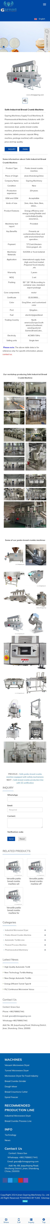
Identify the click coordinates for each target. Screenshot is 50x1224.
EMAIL (25, 149)
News (7, 1140)
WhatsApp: (12, 795)
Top (43, 1222)
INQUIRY (12, 149)
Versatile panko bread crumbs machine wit (14, 881)
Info (8, 1129)
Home (8, 46)
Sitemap (45, 1198)
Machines (13, 1060)
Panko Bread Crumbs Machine (18, 935)
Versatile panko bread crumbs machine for (14, 910)
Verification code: (15, 832)
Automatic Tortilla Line (15, 940)
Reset (22, 839)
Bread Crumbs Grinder (15, 1081)
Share (6, 1222)
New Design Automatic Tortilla (18, 978)
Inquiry (31, 1222)
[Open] (47, 40)
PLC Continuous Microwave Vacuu (19, 989)
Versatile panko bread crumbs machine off (36, 881)
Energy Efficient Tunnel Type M (18, 984)
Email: (10, 805)
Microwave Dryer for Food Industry (21, 1075)
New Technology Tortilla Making (19, 972)
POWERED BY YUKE (30, 1198)
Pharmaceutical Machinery (16, 950)
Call (18, 1222)
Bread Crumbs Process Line (18, 1121)
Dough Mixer (11, 1086)
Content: (11, 816)
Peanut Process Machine (16, 945)
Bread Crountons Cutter (16, 1091)
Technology (10, 1135)
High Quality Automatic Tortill (17, 967)
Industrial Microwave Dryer (16, 930)
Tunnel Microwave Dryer (17, 1070)
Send (11, 839)
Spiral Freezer (11, 1097)
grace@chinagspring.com (20, 1016)
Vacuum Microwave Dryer (17, 1065)
